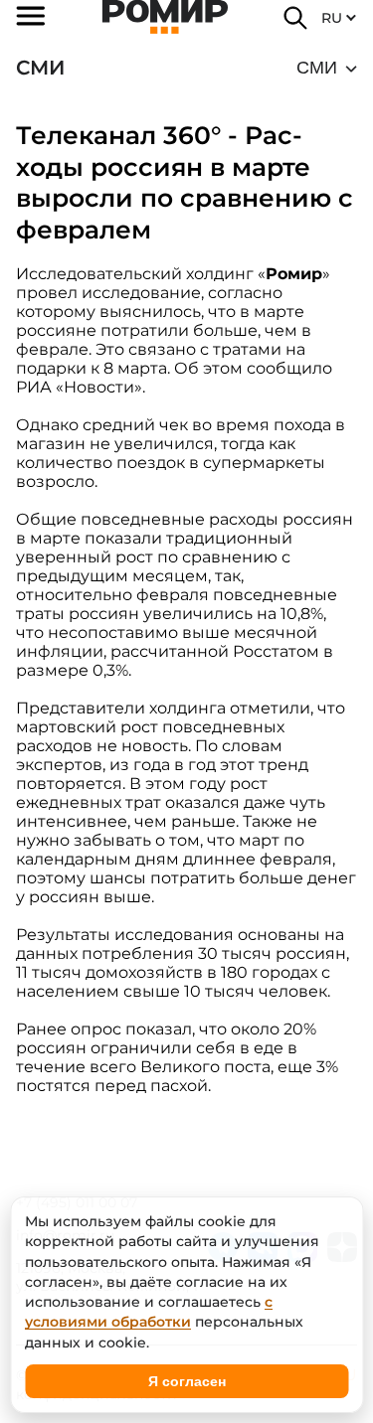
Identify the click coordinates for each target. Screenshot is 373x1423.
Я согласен (187, 1381)
